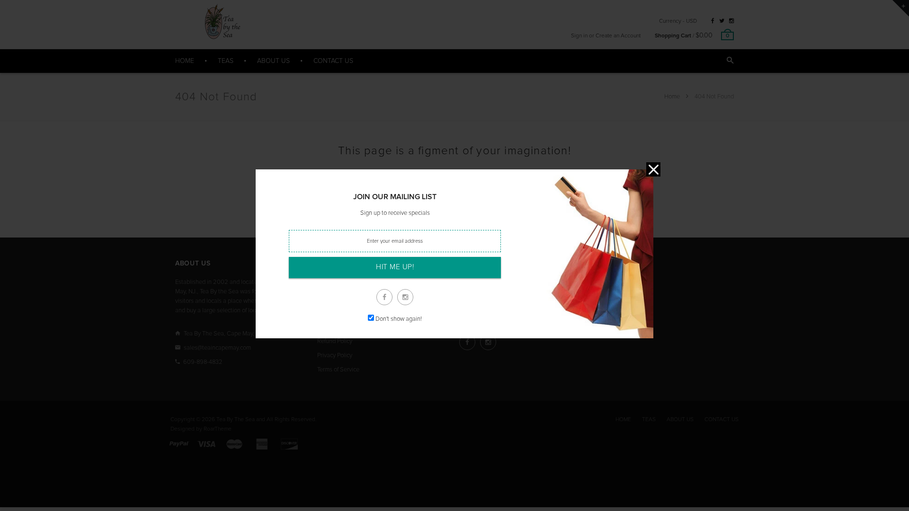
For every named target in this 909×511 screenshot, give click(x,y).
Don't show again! (398, 319)
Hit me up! (395, 267)
